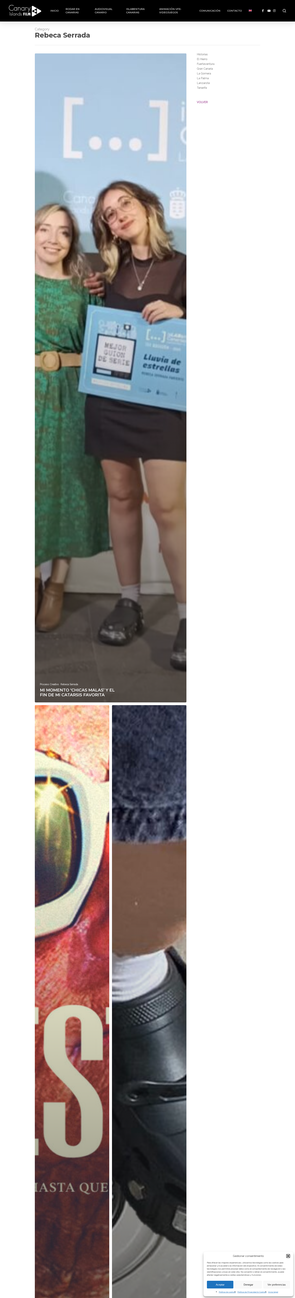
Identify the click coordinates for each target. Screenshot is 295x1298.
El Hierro (202, 59)
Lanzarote (203, 83)
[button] (288, 1256)
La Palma (203, 78)
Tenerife (202, 87)
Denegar (248, 1284)
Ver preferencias (277, 1284)
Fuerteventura (205, 64)
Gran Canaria (205, 68)
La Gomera (204, 73)
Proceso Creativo (49, 684)
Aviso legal (273, 1292)
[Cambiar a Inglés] (250, 10)
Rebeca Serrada (69, 684)
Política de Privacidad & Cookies (251, 1292)
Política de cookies (227, 1292)
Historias (202, 54)
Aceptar (220, 1284)
